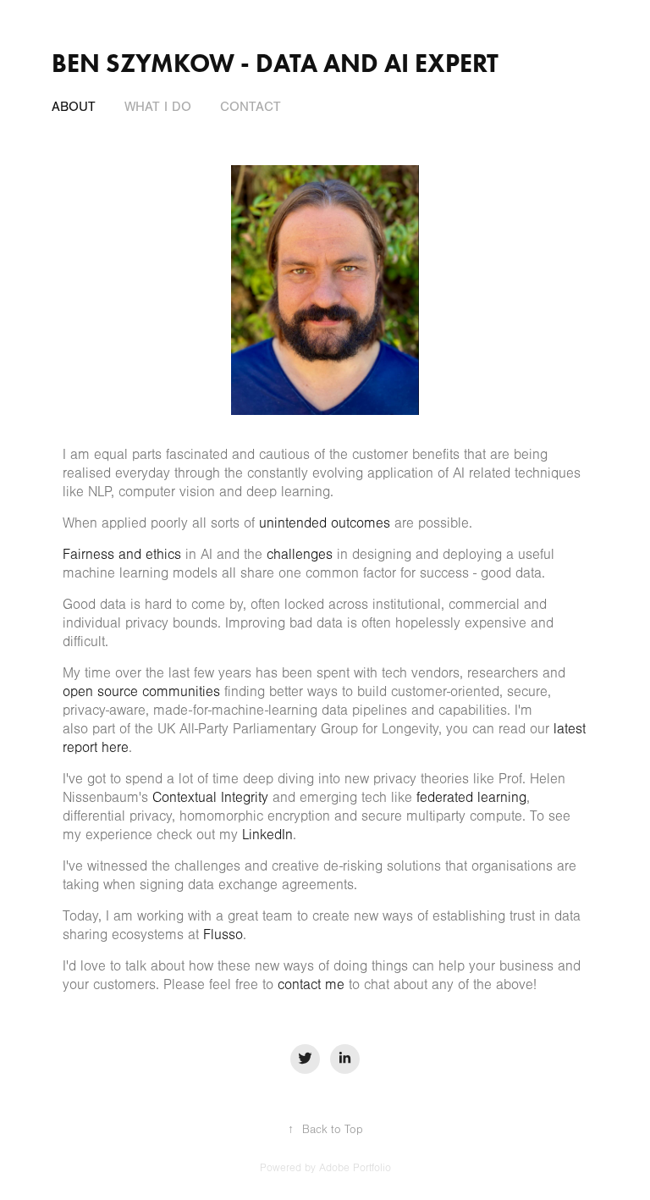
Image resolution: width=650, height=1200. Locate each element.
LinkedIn (267, 835)
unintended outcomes (324, 523)
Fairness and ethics (122, 554)
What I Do (157, 106)
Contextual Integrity (210, 797)
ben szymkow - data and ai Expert (275, 63)
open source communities (141, 691)
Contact (250, 106)
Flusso (223, 934)
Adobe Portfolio (355, 1168)
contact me (311, 984)
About (74, 106)
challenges (300, 554)
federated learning (471, 797)
